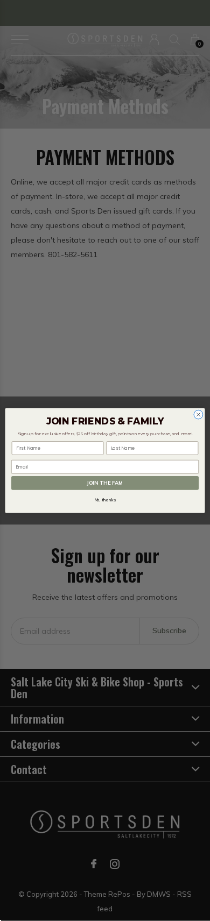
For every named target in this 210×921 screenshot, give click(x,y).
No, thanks (105, 500)
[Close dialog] (198, 414)
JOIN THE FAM (105, 483)
